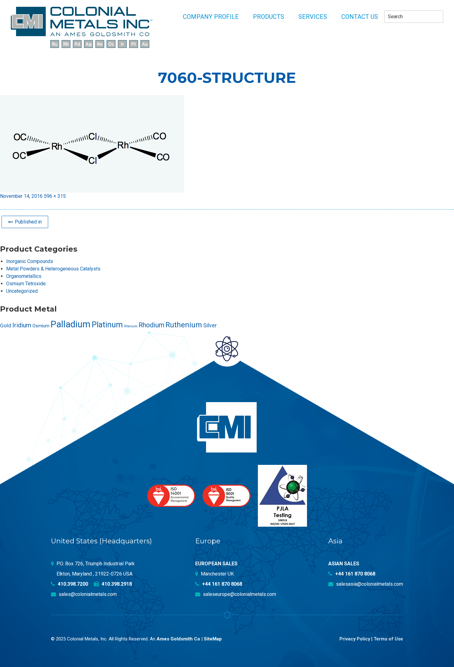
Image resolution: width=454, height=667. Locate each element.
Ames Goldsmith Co (178, 639)
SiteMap (213, 639)
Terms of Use (388, 639)
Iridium (21, 325)
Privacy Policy (354, 639)
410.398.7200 (72, 584)
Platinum (107, 324)
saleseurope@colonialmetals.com (239, 594)
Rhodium (151, 325)
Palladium (70, 324)
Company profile (211, 17)
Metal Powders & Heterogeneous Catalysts (53, 269)
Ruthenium (184, 325)
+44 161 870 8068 (221, 584)
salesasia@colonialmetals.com (369, 584)
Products (268, 17)
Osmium (40, 326)
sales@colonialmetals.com (87, 594)
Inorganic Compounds (29, 261)
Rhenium (130, 326)
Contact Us (359, 17)
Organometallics (23, 276)
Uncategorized (22, 291)
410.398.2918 (116, 584)
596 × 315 (55, 196)
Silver (210, 325)
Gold (5, 325)
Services (312, 17)
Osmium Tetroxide (26, 284)
